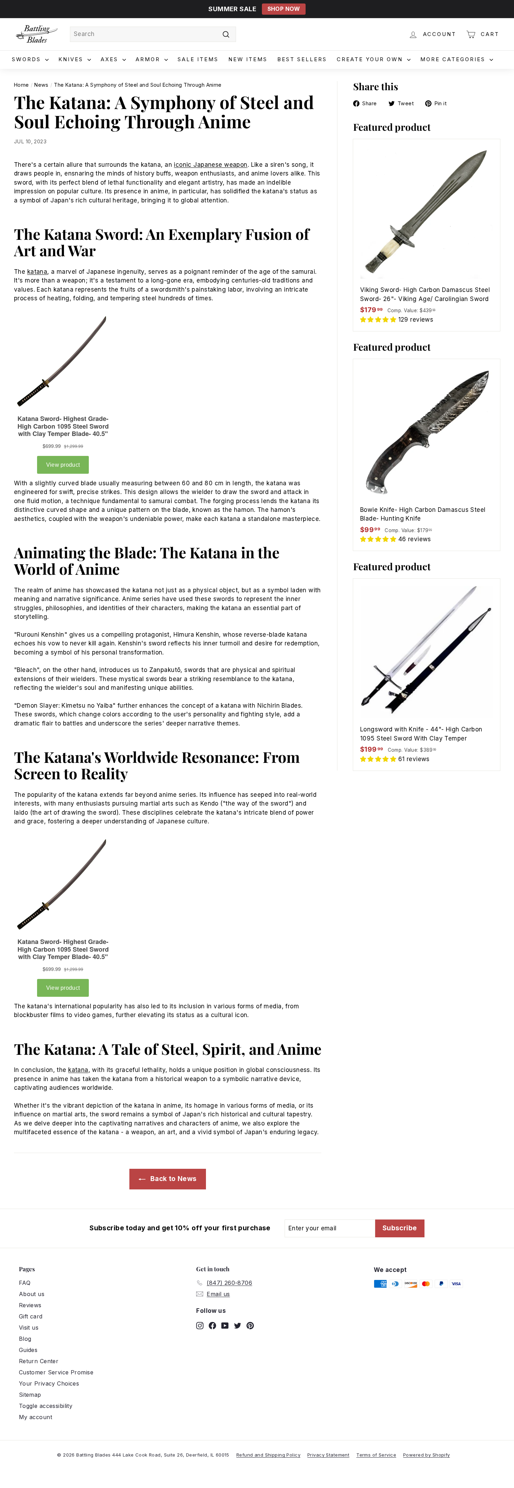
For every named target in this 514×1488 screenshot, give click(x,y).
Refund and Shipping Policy (268, 1455)
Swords (27, 59)
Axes (111, 59)
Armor (149, 59)
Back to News (172, 1179)
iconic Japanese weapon (210, 164)
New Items (247, 59)
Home (21, 85)
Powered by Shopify (426, 1455)
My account (35, 1417)
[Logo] (36, 34)
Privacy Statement (328, 1455)
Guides (28, 1349)
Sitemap (30, 1394)
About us (31, 1293)
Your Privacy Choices (49, 1383)
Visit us (28, 1327)
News (41, 85)
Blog (25, 1338)
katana (37, 271)
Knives (72, 59)
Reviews (30, 1305)
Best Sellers (302, 59)
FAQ (24, 1282)
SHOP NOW (283, 9)
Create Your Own (371, 59)
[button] (379, 319)
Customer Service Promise (56, 1372)
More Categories (454, 59)
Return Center (39, 1361)
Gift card (31, 1316)
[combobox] (153, 34)
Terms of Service (376, 1455)
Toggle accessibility (46, 1405)
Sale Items (198, 59)
